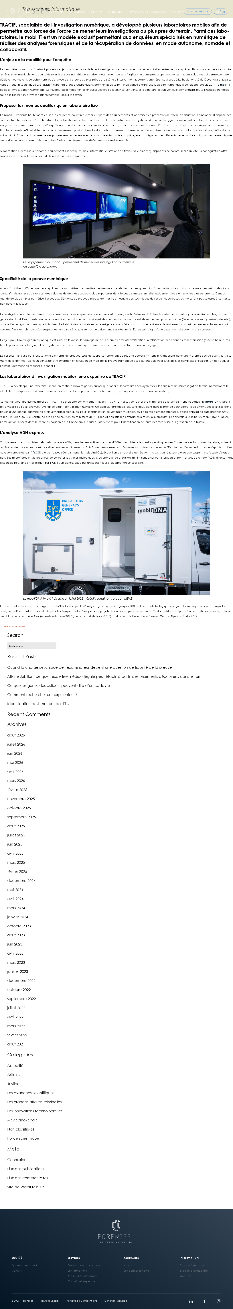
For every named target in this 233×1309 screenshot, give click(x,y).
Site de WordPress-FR (25, 1187)
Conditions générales (116, 1300)
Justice (13, 1083)
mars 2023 (16, 962)
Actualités (115, 12)
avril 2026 (15, 771)
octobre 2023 (19, 926)
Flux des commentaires (27, 1178)
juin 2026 (14, 753)
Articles (97, 12)
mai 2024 (15, 889)
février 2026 (17, 789)
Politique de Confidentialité (82, 1300)
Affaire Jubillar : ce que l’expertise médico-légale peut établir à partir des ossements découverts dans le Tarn (104, 676)
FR (217, 11)
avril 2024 (15, 898)
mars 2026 (16, 780)
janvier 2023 (17, 971)
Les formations (77, 1270)
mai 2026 (15, 762)
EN (223, 11)
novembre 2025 (21, 798)
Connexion (16, 1159)
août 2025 (16, 826)
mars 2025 (16, 862)
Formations (77, 12)
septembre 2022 (21, 998)
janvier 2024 (17, 917)
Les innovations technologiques (34, 1111)
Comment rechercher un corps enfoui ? (42, 694)
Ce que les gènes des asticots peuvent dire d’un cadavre (58, 685)
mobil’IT (226, 84)
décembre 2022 (21, 980)
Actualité (15, 1065)
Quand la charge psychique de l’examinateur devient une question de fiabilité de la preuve (89, 667)
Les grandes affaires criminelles (34, 1102)
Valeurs (17, 1270)
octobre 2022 (19, 989)
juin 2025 (14, 844)
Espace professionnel (194, 1270)
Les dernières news (136, 1270)
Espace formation (192, 1265)
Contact (177, 12)
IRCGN (37, 452)
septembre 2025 (21, 817)
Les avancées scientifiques (30, 1093)
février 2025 (17, 871)
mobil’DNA (212, 401)
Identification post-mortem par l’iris (38, 703)
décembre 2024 (21, 880)
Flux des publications (25, 1169)
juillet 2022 (16, 1007)
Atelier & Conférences (83, 1275)
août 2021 (16, 1044)
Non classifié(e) (20, 1129)
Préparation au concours (147, 12)
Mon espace (199, 11)
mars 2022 (16, 1026)
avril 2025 (15, 853)
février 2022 (17, 1035)
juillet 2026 (16, 744)
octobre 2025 (19, 808)
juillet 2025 (16, 835)
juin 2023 (14, 944)
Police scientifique (23, 1138)
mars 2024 (16, 908)
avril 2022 (15, 1017)
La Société (56, 12)
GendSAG (53, 452)
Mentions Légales (49, 1300)
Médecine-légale (22, 1120)
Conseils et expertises (82, 1281)
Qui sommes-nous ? (25, 1265)
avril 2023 (15, 953)
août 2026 (16, 735)
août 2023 (16, 935)
